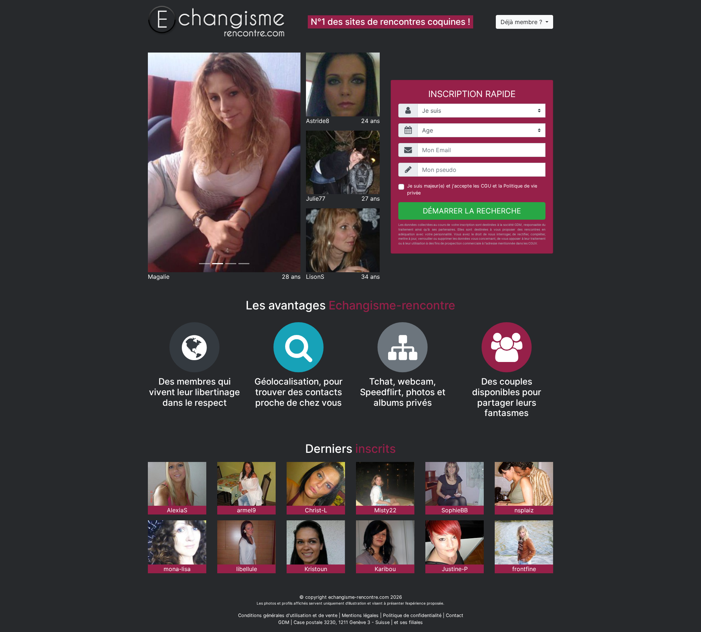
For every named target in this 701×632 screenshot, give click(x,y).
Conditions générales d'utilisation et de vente (287, 615)
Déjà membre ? (522, 22)
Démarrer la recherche (472, 211)
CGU (486, 186)
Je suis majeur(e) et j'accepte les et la (472, 189)
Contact (454, 615)
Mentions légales (360, 615)
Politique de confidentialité (412, 615)
